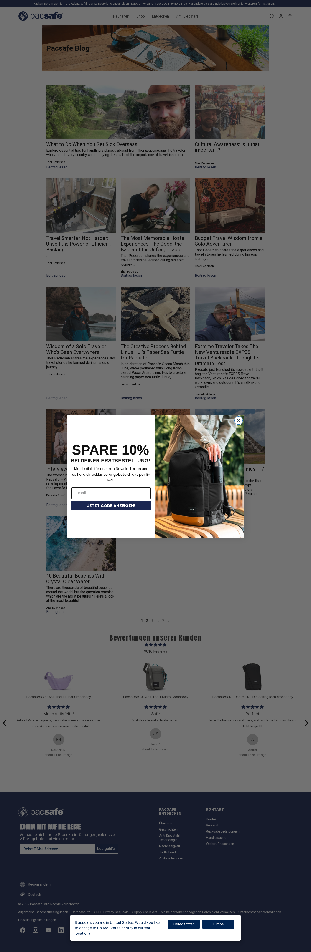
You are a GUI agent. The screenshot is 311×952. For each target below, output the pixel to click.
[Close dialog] (238, 421)
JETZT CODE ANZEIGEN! (111, 505)
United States (184, 924)
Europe (218, 924)
